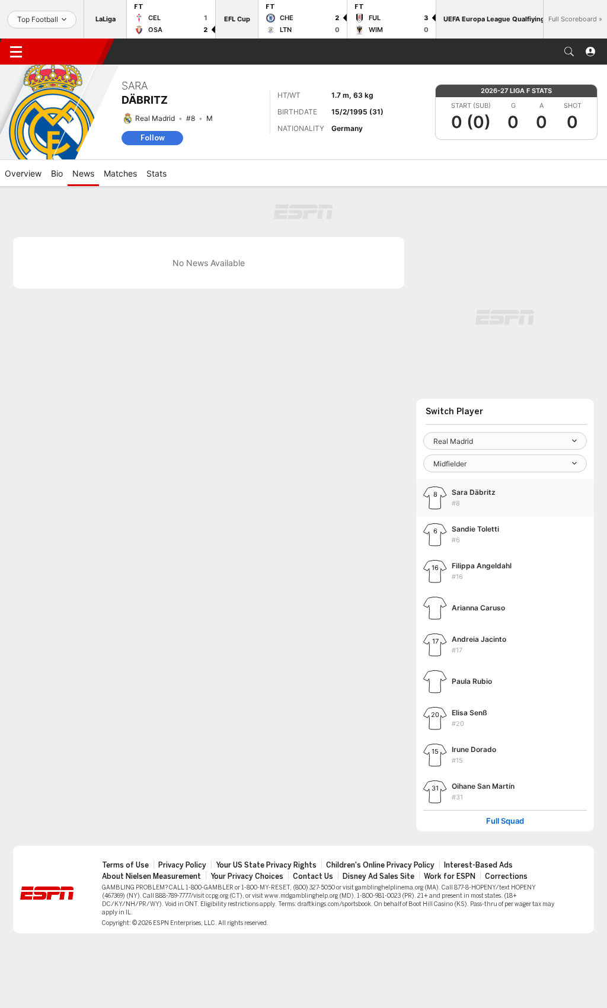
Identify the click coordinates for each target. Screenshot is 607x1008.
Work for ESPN (449, 876)
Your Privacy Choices (246, 876)
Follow (152, 137)
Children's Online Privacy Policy (380, 865)
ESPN (70, 52)
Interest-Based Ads (478, 865)
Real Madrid (155, 118)
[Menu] (16, 52)
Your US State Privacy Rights (266, 865)
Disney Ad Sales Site (378, 876)
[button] (569, 51)
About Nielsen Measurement (151, 876)
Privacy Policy (182, 865)
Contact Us (313, 876)
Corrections (506, 876)
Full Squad (505, 821)
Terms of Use (125, 865)
